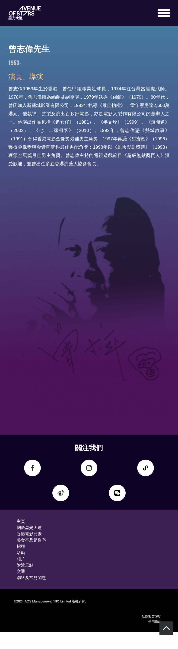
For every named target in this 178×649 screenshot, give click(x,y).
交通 (21, 571)
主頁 (21, 521)
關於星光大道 (29, 527)
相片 (21, 558)
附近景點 (25, 565)
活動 (21, 552)
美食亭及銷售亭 (31, 540)
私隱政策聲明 (151, 616)
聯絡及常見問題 (31, 577)
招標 (21, 546)
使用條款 (154, 621)
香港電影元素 (29, 533)
